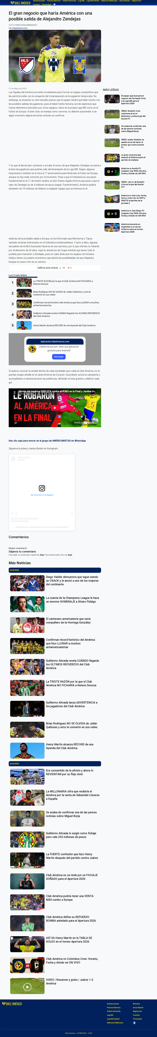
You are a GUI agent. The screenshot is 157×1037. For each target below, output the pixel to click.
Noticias (136, 1004)
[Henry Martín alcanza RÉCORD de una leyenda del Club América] (25, 325)
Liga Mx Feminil (113, 1019)
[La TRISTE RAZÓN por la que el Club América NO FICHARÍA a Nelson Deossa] (25, 282)
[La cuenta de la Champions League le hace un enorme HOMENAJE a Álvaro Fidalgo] (28, 604)
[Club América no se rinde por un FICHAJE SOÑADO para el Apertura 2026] (28, 881)
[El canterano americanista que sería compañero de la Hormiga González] (28, 625)
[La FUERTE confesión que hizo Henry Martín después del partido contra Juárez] (28, 860)
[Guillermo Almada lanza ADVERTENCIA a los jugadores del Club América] (28, 709)
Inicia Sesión (138, 1008)
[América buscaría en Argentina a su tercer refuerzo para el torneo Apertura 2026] (113, 227)
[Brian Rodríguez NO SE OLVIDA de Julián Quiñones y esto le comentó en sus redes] (25, 293)
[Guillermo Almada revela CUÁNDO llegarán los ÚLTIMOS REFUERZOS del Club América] (25, 314)
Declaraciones (113, 1004)
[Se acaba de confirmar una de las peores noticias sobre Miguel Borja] (28, 819)
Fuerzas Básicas (113, 1008)
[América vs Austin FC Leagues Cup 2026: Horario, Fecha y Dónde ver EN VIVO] (113, 171)
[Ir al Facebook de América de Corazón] (54, 5)
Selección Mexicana (115, 1023)
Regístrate (137, 1011)
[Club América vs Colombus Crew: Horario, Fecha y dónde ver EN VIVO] (28, 965)
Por (18, 28)
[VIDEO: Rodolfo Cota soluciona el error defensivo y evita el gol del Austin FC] (113, 114)
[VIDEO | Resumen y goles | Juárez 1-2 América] (28, 986)
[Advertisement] (55, 138)
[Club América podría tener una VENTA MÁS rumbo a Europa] (28, 902)
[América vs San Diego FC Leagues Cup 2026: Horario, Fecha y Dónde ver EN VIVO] (113, 214)
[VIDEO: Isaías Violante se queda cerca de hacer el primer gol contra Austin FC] (113, 142)
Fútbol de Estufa (113, 1011)
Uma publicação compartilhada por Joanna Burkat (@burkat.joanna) (41, 527)
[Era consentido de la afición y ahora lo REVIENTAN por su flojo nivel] (28, 777)
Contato (36, 5)
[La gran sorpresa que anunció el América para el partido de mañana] (113, 158)
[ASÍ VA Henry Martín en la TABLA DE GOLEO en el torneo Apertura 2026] (28, 944)
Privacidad (46, 5)
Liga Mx (110, 1015)
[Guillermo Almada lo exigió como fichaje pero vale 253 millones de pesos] (28, 840)
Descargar (59, 357)
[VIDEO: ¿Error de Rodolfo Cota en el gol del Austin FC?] (113, 185)
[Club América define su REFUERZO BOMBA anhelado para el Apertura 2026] (28, 923)
